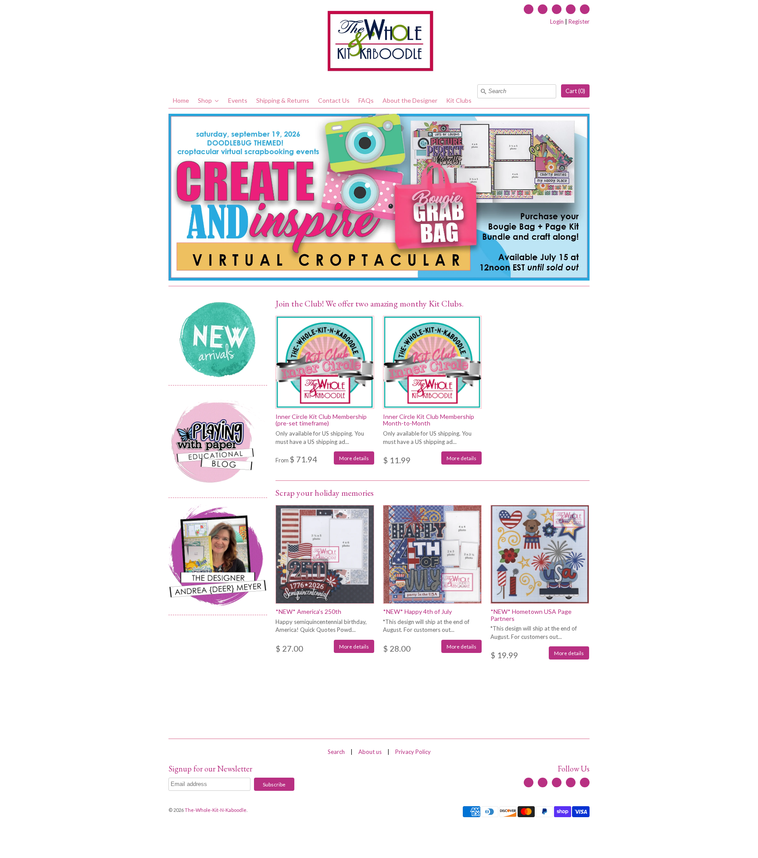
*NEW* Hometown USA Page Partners (531, 615)
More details (354, 458)
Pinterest (585, 9)
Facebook (528, 9)
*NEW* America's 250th (308, 611)
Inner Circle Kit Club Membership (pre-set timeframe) (321, 420)
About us (370, 751)
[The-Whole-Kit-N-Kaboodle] (379, 42)
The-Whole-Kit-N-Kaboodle (216, 810)
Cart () (575, 90)
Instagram (571, 9)
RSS (542, 9)
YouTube (556, 9)
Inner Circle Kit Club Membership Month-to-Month (428, 420)
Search (336, 751)
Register (579, 21)
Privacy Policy (413, 751)
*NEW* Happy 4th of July (417, 611)
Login (557, 21)
